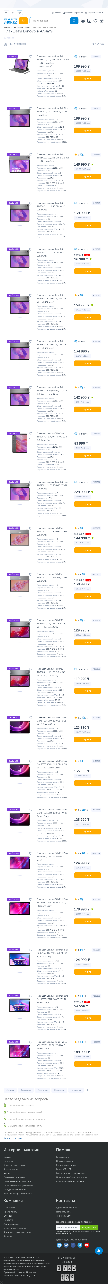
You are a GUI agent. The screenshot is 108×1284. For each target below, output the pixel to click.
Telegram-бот (63, 1216)
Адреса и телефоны (66, 1208)
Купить (87, 78)
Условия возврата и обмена (18, 1194)
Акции (7, 1173)
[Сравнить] (30, 60)
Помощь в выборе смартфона (71, 1177)
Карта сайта (32, 1276)
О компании (10, 1208)
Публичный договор (14, 1272)
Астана (10, 1090)
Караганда (26, 1090)
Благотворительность (15, 1228)
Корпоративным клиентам (17, 1232)
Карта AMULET (63, 1169)
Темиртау (76, 1090)
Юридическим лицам (15, 1190)
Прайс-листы (10, 1212)
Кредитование (11, 1169)
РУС (19, 13)
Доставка (69, 13)
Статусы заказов (64, 1161)
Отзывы (8, 1216)
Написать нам (63, 1212)
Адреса (58, 13)
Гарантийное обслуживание (18, 1186)
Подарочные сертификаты (17, 1181)
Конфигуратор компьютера (70, 1173)
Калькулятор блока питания (70, 1181)
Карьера (8, 1236)
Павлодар (59, 1090)
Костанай (43, 1090)
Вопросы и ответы (66, 1165)
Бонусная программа (96, 13)
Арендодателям (12, 1224)
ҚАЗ (13, 13)
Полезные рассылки (14, 1177)
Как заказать (62, 1157)
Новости (8, 1220)
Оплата (80, 13)
